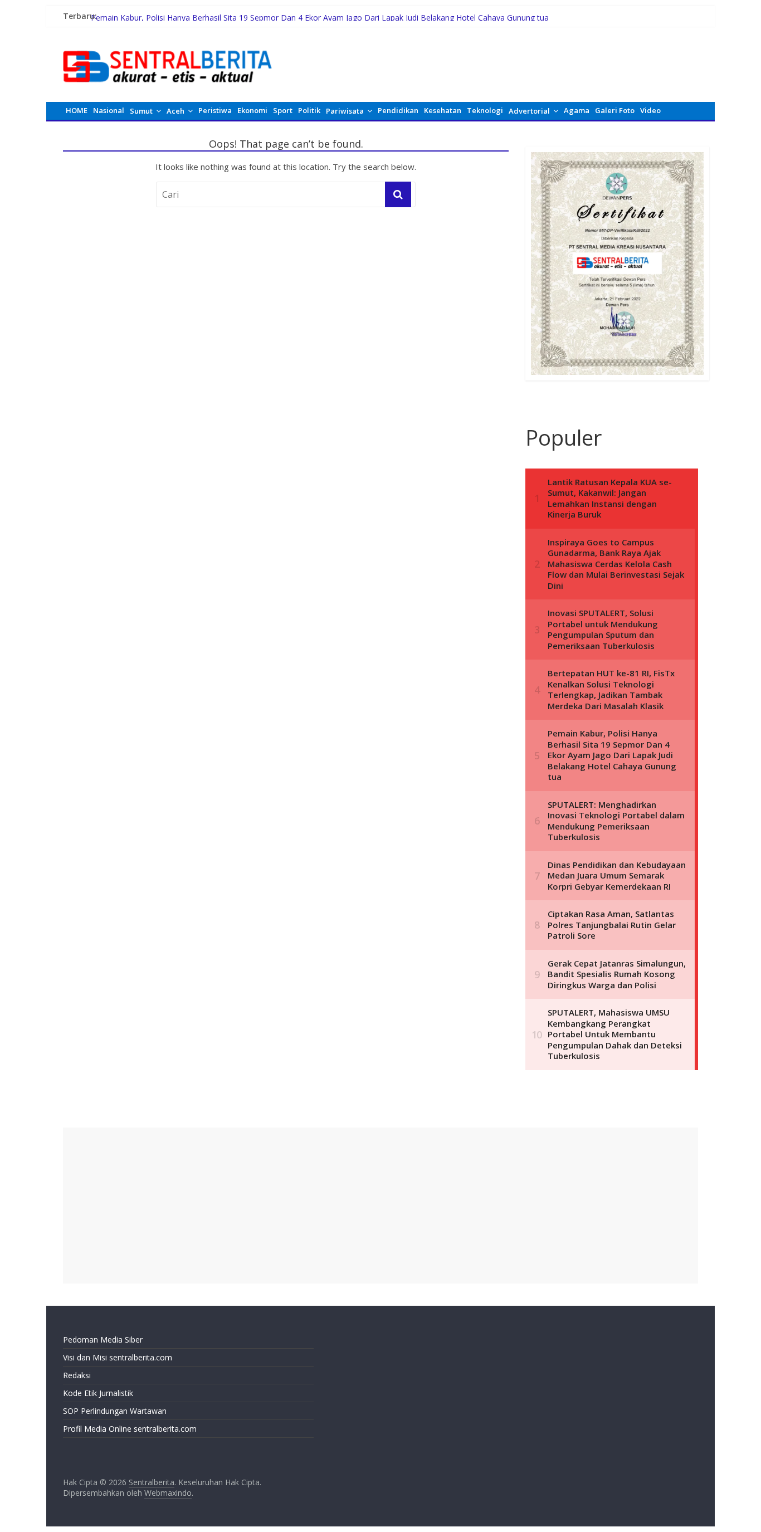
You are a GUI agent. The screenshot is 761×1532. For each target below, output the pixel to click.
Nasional (108, 110)
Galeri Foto (615, 110)
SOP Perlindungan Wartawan (115, 1411)
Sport (282, 110)
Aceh (175, 111)
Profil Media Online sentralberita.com (130, 1428)
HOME (76, 110)
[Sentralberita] (167, 44)
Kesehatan (442, 110)
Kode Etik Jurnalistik (98, 1393)
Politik (309, 110)
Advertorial (529, 111)
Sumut (141, 111)
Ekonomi (252, 110)
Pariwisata (345, 111)
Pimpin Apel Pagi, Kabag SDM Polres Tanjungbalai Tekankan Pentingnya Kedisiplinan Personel (260, 13)
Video (650, 110)
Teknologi (485, 110)
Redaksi (77, 1375)
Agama (576, 110)
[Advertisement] (380, 1206)
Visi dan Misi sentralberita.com (117, 1357)
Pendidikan (398, 110)
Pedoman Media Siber (103, 1339)
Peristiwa (215, 110)
